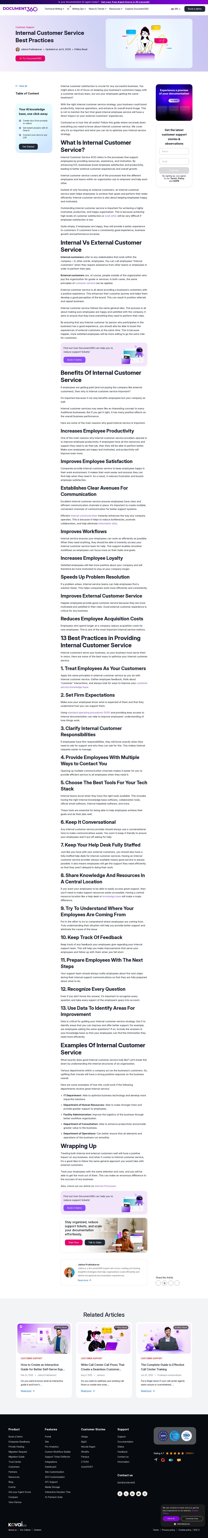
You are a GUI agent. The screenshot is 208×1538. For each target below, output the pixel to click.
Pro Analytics (52, 1446)
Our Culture (25, 1530)
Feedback (122, 1451)
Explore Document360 (137, 8)
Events (12, 1487)
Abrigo (84, 1436)
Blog (10, 1481)
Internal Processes (105, 1186)
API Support (51, 1481)
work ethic (111, 215)
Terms (156, 1530)
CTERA (85, 1461)
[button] (183, 1524)
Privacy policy (168, 1530)
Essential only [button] (192, 1519)
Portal (48, 1436)
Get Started (28, 146)
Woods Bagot (88, 1446)
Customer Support (25, 27)
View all (23, 86)
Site (47, 1441)
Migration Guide (16, 1456)
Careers (37, 1530)
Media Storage (52, 1487)
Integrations (51, 1461)
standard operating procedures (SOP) (89, 712)
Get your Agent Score (19, 1492)
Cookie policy (184, 1530)
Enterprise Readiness (19, 1441)
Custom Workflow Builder (58, 1451)
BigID (84, 1441)
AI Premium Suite (54, 1497)
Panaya (85, 1456)
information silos (107, 523)
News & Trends (96, 8)
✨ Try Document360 (30, 58)
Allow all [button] (171, 1519)
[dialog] (183, 1515)
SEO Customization (55, 1477)
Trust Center (14, 1461)
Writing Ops (78, 8)
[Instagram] (144, 1493)
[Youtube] (138, 1493)
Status (120, 1446)
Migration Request (17, 1451)
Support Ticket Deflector (57, 1456)
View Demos (15, 1502)
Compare (13, 1497)
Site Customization (54, 1471)
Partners (12, 1471)
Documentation (125, 1441)
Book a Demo (15, 1436)
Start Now (73, 1242)
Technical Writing (53, 8)
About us (12, 1530)
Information (123, 1461)
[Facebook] (119, 1493)
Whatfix (85, 1451)
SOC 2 (197, 1530)
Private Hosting (16, 1446)
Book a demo (195, 8)
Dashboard (50, 1466)
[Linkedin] (132, 1493)
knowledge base (111, 896)
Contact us (123, 1456)
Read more (83, 1280)
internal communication (84, 515)
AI (68, 8)
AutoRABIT (87, 1466)
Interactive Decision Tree (57, 1492)
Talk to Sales (94, 1242)
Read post (26, 1391)
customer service (85, 283)
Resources (114, 8)
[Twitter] (126, 1493)
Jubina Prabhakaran (31, 49)
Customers (14, 1466)
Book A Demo (74, 359)
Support (121, 1436)
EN (176, 8)
